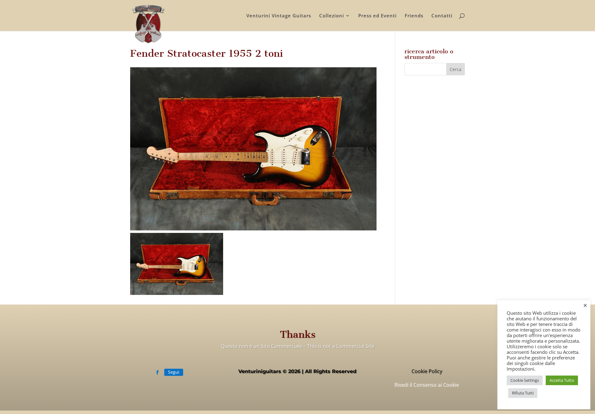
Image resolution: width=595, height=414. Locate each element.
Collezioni (331, 16)
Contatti (441, 16)
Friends (414, 16)
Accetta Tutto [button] (561, 380)
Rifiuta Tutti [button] (523, 393)
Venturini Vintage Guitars (278, 16)
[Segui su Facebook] (157, 372)
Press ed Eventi (377, 16)
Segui (173, 372)
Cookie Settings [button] (524, 380)
